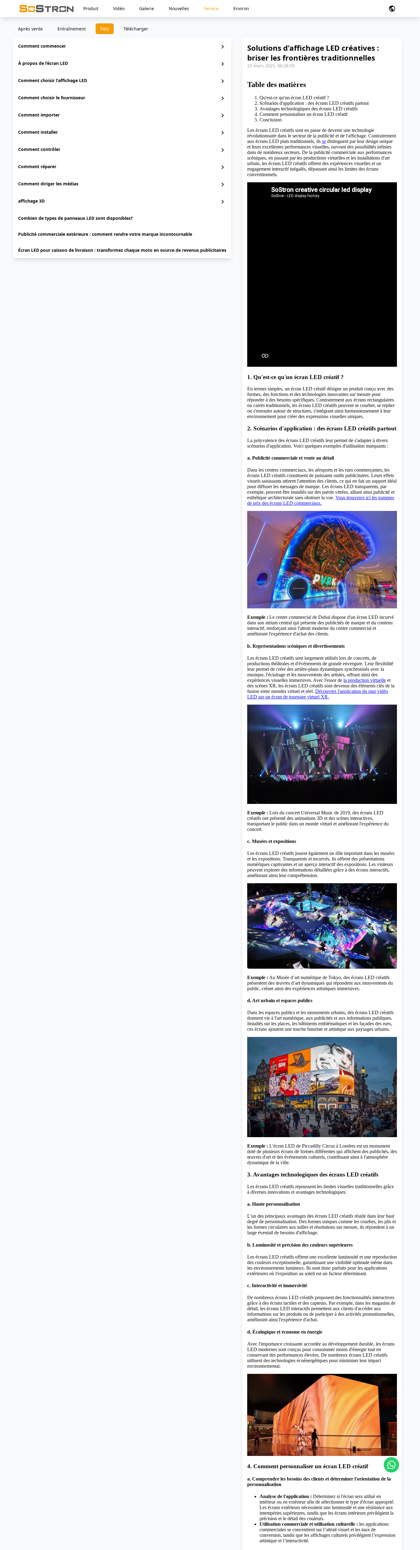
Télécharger (136, 29)
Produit (90, 8)
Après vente (30, 29)
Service (211, 8)
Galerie (146, 8)
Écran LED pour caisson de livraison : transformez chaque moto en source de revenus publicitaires (122, 250)
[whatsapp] (391, 1465)
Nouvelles (179, 8)
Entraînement (71, 29)
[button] (392, 8)
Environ (241, 8)
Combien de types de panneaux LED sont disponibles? (75, 218)
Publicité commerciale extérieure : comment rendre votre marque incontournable (105, 234)
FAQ (105, 29)
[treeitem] (122, 46)
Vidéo (119, 8)
